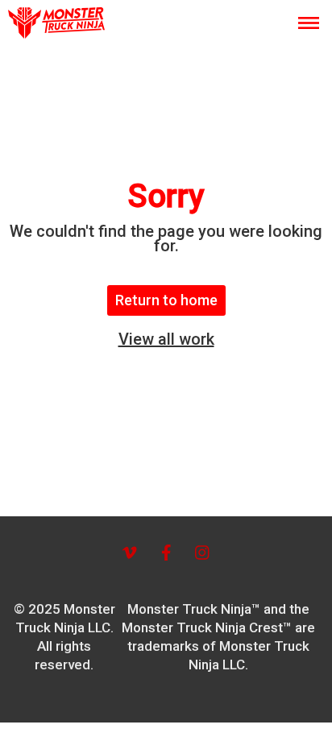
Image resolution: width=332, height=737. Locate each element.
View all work (166, 339)
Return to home (166, 300)
